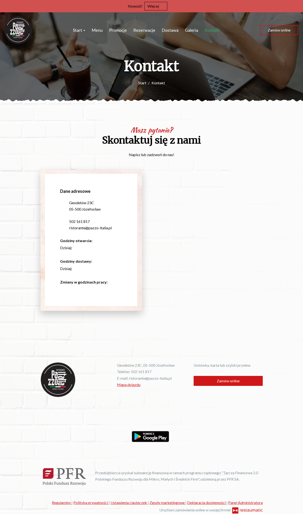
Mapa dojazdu (128, 384)
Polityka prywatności (91, 502)
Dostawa (170, 30)
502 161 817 (79, 221)
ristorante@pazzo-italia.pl (90, 227)
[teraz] (79, 247)
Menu (97, 30)
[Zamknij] (297, 6)
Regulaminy (61, 502)
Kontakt (212, 30)
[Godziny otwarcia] (86, 248)
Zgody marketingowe (167, 502)
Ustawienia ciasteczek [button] (129, 502)
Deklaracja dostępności (206, 502)
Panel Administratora (245, 502)
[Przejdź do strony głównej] (18, 30)
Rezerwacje (144, 30)
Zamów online (279, 30)
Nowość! (135, 6)
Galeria (191, 30)
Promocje (118, 30)
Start (78, 30)
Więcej (153, 6)
